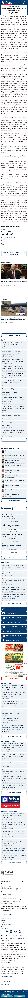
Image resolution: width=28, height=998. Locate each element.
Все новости (5, 917)
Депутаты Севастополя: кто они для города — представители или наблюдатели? (13, 525)
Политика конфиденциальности (8, 993)
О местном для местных (13, 618)
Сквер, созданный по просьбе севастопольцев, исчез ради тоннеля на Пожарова (14, 778)
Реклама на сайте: (6, 976)
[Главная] (7, 2)
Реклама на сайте (6, 879)
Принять (19, 996)
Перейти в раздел (14, 500)
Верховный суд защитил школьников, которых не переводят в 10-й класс (13, 423)
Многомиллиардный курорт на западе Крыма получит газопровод (13, 318)
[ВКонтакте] (3, 234)
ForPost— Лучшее (18, 935)
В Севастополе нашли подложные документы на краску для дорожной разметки (13, 408)
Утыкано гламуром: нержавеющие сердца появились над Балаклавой (12, 535)
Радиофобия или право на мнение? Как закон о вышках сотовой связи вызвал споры (13, 399)
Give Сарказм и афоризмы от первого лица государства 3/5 (4, 239)
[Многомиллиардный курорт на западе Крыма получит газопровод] (14, 301)
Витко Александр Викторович (15, 451)
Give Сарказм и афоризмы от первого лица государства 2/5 (3, 239)
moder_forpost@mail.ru (12, 892)
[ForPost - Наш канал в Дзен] (23, 932)
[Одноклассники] (7, 234)
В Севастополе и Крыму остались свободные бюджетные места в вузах (12, 382)
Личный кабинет (14, 558)
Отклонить (7, 996)
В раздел (14, 552)
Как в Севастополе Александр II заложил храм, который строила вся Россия (13, 824)
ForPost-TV (4, 920)
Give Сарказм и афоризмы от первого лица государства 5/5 (7, 239)
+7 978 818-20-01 (6, 981)
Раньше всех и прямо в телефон (16, 627)
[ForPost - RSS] (7, 932)
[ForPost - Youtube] (15, 932)
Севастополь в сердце (13, 622)
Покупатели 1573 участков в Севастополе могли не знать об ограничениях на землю (12, 391)
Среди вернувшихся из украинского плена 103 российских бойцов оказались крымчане (13, 694)
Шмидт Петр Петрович (12, 485)
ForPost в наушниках (12, 640)
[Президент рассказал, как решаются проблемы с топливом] (14, 265)
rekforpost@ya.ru (6, 984)
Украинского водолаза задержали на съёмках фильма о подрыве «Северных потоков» (13, 596)
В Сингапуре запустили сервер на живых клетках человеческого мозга (13, 374)
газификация (21, 314)
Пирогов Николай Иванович (14, 490)
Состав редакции (6, 924)
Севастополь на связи (11, 609)
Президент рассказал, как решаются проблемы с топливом (14, 282)
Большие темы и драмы (13, 631)
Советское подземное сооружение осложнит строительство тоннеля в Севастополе (13, 756)
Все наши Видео (11, 613)
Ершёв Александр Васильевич (14, 480)
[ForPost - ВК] (11, 932)
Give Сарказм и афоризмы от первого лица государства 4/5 (6, 239)
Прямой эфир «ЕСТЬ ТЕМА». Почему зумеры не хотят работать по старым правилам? (14, 833)
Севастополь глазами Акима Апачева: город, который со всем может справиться (13, 432)
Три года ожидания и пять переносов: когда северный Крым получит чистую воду (12, 703)
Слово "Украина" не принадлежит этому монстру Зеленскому (14, 515)
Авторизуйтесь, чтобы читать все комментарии (14, 253)
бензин (23, 277)
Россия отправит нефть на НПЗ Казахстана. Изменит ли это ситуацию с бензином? (12, 344)
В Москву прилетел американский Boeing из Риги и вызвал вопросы (13, 360)
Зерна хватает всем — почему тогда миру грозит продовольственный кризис (13, 580)
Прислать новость (14, 335)
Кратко (3, 922)
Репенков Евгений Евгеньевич (15, 455)
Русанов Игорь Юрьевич (13, 465)
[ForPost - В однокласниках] (20, 932)
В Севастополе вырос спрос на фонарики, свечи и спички (11, 416)
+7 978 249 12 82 (6, 895)
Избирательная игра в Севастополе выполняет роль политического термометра (13, 545)
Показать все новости (14, 440)
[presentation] (4, 292)
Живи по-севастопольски (14, 636)
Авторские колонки (7, 919)
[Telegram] (11, 234)
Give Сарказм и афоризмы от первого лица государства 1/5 (2, 239)
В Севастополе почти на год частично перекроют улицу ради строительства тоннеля (12, 353)
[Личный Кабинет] (21, 1)
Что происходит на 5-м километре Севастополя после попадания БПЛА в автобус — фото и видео (13, 712)
